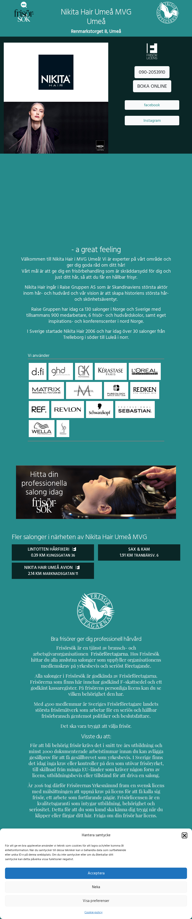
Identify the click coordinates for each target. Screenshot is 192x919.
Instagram (152, 121)
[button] (184, 835)
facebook (152, 105)
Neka (96, 887)
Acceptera (96, 873)
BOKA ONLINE (152, 86)
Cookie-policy (93, 912)
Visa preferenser (96, 901)
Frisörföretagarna (109, 654)
